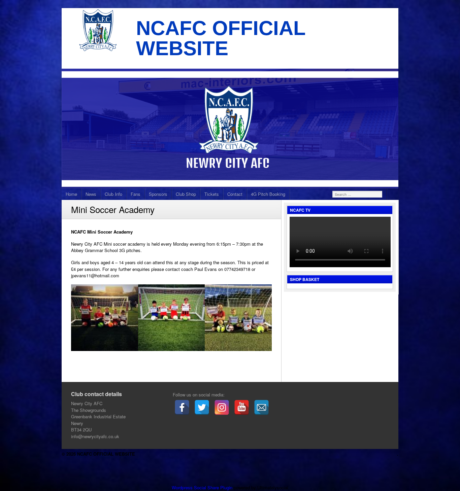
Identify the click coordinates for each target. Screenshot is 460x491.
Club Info (113, 194)
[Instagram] (221, 407)
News (91, 194)
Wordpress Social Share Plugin (203, 487)
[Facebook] (182, 407)
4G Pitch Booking (268, 194)
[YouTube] (241, 407)
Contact (234, 194)
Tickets (211, 194)
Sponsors (158, 194)
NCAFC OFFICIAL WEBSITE (220, 38)
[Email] (261, 407)
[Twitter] (201, 407)
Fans (135, 194)
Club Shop (186, 194)
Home (71, 194)
